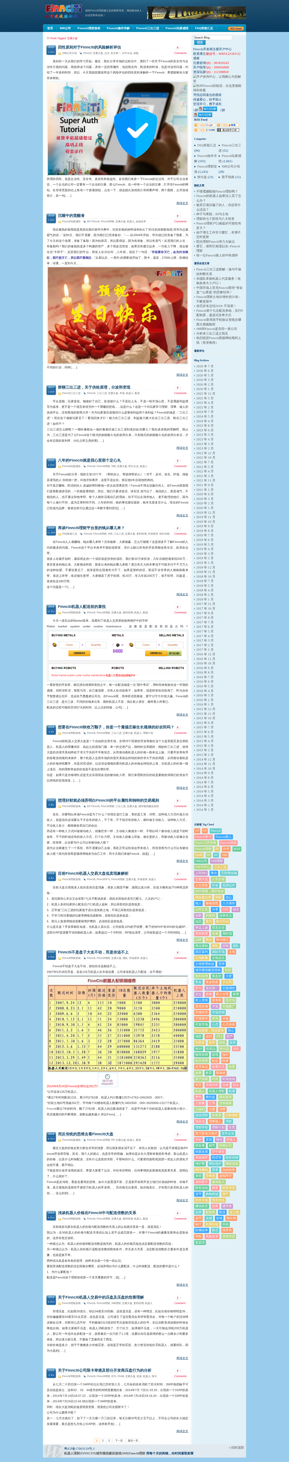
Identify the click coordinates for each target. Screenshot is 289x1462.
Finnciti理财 (107, 221)
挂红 (236, 1048)
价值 (215, 885)
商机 (215, 945)
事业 (214, 873)
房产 (229, 1036)
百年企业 (127, 53)
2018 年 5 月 (205, 585)
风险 (136, 53)
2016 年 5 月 (205, 686)
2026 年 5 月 (205, 375)
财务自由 (201, 1188)
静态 (215, 1230)
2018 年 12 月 (205, 567)
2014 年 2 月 (205, 805)
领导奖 (227, 1230)
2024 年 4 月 (205, 421)
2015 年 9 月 (205, 723)
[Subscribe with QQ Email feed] (205, 130)
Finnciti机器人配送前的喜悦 (82, 606)
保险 (218, 897)
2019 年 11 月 (205, 517)
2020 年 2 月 (205, 503)
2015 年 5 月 (205, 736)
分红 (225, 909)
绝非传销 (164, 533)
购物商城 (212, 1194)
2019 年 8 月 (205, 531)
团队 (125, 958)
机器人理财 (217, 1091)
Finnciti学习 (103, 879)
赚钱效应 (201, 1206)
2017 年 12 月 (205, 604)
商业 (209, 939)
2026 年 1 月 (205, 389)
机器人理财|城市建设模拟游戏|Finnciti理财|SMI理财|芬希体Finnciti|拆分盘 (64, 11)
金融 (209, 1218)
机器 (139, 1376)
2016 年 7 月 (205, 677)
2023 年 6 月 (205, 430)
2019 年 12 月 (205, 512)
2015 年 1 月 (205, 755)
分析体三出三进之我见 (212, 333)
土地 (232, 951)
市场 (122, 393)
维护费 (200, 1163)
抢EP (198, 1048)
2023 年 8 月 (205, 425)
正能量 (200, 1103)
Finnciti (87, 53)
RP (112, 1139)
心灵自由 (228, 1024)
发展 (215, 933)
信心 (229, 897)
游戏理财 (201, 1115)
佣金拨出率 (203, 897)
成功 (209, 1036)
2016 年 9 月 (205, 668)
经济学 (217, 1157)
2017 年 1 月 (205, 649)
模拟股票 (225, 1097)
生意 (232, 1127)
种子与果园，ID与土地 (212, 214)
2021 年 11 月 (205, 480)
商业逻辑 (201, 945)
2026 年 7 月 (205, 366)
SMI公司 (201, 861)
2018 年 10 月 (205, 576)
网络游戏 (232, 1163)
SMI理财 (116, 1303)
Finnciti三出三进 (71, 393)
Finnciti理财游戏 (71, 612)
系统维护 (201, 1157)
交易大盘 (98, 53)
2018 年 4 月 (205, 590)
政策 (232, 1066)
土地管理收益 (204, 963)
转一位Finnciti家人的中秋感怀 (217, 255)
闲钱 (225, 1224)
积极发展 (201, 1151)
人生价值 (218, 879)
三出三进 (102, 393)
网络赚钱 (201, 1170)
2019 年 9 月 (205, 526)
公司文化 (201, 909)
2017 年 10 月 (205, 608)
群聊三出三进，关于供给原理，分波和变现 (94, 387)
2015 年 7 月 (205, 727)
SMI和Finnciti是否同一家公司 (216, 329)
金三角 (234, 1212)
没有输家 (225, 1103)
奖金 (198, 982)
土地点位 (218, 958)
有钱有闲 (212, 1085)
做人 (198, 903)
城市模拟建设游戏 (148, 806)
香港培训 (228, 1236)
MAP (237, 849)
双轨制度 (201, 933)
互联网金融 (229, 873)
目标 (198, 1139)
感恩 (198, 1036)
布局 (215, 1018)
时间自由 (228, 1079)
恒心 (231, 1030)
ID (217, 849)
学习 (198, 988)
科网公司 (225, 1145)
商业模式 (222, 939)
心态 (215, 1024)
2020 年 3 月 (205, 499)
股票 (215, 1170)
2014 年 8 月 (205, 777)
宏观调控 (228, 988)
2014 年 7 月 (205, 782)
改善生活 (218, 1066)
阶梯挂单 (201, 1230)
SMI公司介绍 (69, 53)
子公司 (227, 982)
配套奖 (210, 1212)
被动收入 (218, 1182)
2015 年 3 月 (205, 745)
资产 (225, 1194)
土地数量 (201, 958)
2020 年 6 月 (205, 494)
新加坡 (221, 1073)
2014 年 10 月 (205, 768)
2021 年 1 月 (205, 489)
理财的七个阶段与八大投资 (215, 218)
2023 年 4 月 (205, 439)
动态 (198, 921)
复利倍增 (141, 533)
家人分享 (222, 994)
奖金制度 (212, 982)
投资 (233, 1042)
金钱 (219, 1218)
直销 (209, 1139)
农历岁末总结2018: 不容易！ (216, 306)
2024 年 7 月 (205, 412)
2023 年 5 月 (205, 434)
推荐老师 (201, 1054)
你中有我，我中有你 (209, 891)
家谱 (236, 994)
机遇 (232, 1091)
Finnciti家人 (224, 836)
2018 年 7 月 (205, 581)
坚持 (221, 963)
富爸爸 (217, 1000)
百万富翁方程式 (206, 1133)
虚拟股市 (201, 1182)
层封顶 (230, 1000)
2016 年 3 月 (205, 695)
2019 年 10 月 (205, 521)
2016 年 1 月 (205, 704)
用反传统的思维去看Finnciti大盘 (85, 1134)
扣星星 (200, 1042)
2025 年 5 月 (205, 398)
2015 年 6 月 (205, 732)
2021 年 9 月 (205, 485)
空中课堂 (218, 1151)
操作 (225, 1054)
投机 (222, 1042)
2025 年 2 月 (205, 407)
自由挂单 (141, 221)
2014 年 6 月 (205, 786)
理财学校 (201, 1127)
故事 (198, 1073)
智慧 (198, 1085)
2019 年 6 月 (205, 540)
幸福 (225, 1018)
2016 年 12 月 (205, 654)
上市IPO (201, 873)
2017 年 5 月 (205, 631)
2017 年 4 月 (205, 636)
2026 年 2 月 (205, 384)
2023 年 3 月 (205, 444)
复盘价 (217, 976)
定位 (198, 994)
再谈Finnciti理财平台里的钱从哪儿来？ (91, 528)
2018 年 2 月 (205, 594)
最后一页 (133, 1440)
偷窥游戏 (212, 903)
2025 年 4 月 (205, 402)
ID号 (113, 1376)
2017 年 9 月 (205, 613)
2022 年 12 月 (205, 453)
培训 (228, 970)
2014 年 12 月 (205, 759)
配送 (137, 393)
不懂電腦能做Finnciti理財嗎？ (217, 191)
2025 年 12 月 (205, 393)
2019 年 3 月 (205, 553)
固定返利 (201, 951)
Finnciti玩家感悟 (71, 221)
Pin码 (121, 1376)
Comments (180, 50)
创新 (198, 915)
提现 (215, 1054)
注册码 (200, 1109)
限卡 (154, 1376)
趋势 (215, 1206)
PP (208, 855)
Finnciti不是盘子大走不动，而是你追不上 (93, 952)
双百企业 (133, 466)
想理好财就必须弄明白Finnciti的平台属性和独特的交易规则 (108, 800)
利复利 (210, 915)
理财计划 (148, 733)
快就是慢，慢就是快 (209, 1030)
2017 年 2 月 (205, 645)
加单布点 (225, 915)
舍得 (198, 1175)
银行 (198, 1224)
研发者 (200, 1145)
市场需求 (153, 533)
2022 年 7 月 (205, 462)
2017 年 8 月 (205, 617)
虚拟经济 (225, 1175)
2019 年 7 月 (205, 535)
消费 (222, 1109)
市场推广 (228, 1006)
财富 (215, 1188)
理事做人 (215, 1121)
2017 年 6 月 (205, 626)
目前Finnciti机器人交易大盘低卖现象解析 (93, 873)
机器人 (131, 221)
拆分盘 (202, 177)
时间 (215, 1079)
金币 (198, 1218)
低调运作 (228, 885)
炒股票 (217, 1115)
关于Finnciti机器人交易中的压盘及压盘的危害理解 (101, 1297)
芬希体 (210, 1175)
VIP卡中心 (202, 867)
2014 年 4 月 (205, 796)
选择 (198, 1212)
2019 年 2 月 (205, 558)
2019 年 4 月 (205, 549)
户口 (219, 1036)
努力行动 (222, 921)
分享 (215, 909)
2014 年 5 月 (205, 791)
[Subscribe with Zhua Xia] (228, 130)
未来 (225, 1085)
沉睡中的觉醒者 (71, 215)
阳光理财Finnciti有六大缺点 (215, 241)
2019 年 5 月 (205, 544)
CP (197, 830)
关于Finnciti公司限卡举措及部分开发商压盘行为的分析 (104, 1370)
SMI (113, 466)
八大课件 (228, 903)
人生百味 (201, 885)
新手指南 (228, 177)
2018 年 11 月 (205, 572)
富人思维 (201, 1000)
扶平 (212, 1042)
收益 (215, 1060)
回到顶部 (237, 1447)
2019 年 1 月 (205, 562)
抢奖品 (211, 1048)
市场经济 (201, 1012)
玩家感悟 (232, 1115)
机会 (236, 1085)
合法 (106, 53)
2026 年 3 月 (205, 380)
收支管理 (201, 1060)
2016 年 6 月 (205, 681)
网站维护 (215, 1163)
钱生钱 (231, 1218)
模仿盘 (210, 1097)
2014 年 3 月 (205, 800)
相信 (219, 1139)
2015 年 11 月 (205, 713)
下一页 (118, 1440)
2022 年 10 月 (205, 457)
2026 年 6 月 (205, 370)
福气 (212, 1145)
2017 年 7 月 (205, 622)
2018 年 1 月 (205, 599)
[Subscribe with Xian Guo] (228, 125)
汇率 (212, 1103)
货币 (198, 1194)
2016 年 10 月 (205, 663)
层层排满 (201, 1006)
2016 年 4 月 (205, 691)
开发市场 (201, 1024)
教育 (209, 1073)
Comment (179, 1300)
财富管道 (228, 1188)
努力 (209, 921)
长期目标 (212, 1224)
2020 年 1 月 (205, 508)
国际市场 (218, 951)
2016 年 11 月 (205, 659)
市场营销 (218, 1012)
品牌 (198, 939)
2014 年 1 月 (205, 809)
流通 (212, 1109)
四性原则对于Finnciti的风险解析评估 (89, 47)
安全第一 (116, 53)
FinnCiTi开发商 (205, 842)
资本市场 (201, 1200)
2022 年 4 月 (205, 471)
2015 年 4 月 (205, 741)
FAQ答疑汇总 (69, 533)
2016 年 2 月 (205, 700)
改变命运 (201, 1066)
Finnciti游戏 (228, 842)
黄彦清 (200, 1242)
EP (88, 221)
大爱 (229, 976)
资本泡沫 (218, 1200)
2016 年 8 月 (205, 672)
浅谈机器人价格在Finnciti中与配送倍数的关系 (97, 1213)
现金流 (200, 1121)
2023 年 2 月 (205, 448)
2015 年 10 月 (205, 718)
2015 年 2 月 (205, 750)
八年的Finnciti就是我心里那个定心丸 (89, 460)
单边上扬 (201, 927)
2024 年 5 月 (205, 416)
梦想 (198, 1097)
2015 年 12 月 (205, 709)
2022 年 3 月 (205, 476)
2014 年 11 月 (205, 764)
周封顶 (227, 933)
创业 (236, 909)
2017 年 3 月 (205, 640)
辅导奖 (227, 1206)
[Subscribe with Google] (205, 125)
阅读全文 (182, 203)
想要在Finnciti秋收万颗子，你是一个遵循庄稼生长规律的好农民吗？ (116, 727)
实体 (209, 994)
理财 (229, 1121)
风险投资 (212, 1236)
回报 (225, 945)
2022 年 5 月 (205, 467)
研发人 (231, 1139)
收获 (225, 1060)
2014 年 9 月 (205, 773)
